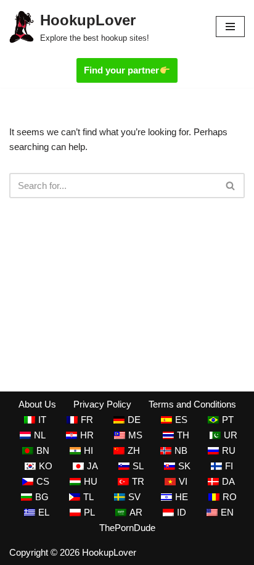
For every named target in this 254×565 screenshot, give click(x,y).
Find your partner (121, 70)
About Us (37, 404)
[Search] (231, 185)
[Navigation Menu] (230, 26)
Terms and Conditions (192, 404)
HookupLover (109, 552)
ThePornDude (127, 527)
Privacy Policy (102, 404)
